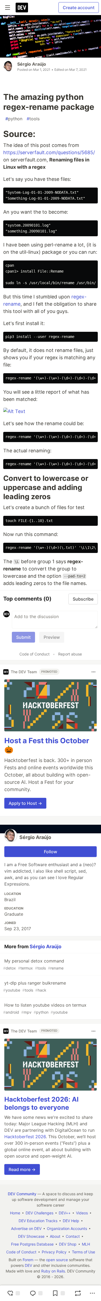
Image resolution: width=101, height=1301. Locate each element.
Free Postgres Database (32, 1244)
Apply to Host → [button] (25, 803)
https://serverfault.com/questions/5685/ (49, 152)
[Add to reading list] (58, 1293)
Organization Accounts (67, 1228)
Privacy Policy (54, 1252)
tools (33, 118)
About (55, 1236)
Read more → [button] (22, 1169)
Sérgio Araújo (31, 64)
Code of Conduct (34, 654)
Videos (82, 1213)
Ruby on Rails (53, 1271)
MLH (86, 1244)
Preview (52, 637)
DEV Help (71, 1220)
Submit (23, 637)
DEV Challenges (39, 1213)
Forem (28, 1259)
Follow (50, 851)
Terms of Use (83, 1252)
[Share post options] (92, 1293)
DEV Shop (67, 1244)
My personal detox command (33, 964)
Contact (73, 1236)
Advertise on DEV (26, 1228)
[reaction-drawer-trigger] (13, 1293)
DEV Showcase (31, 1236)
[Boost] (78, 1293)
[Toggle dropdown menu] (93, 672)
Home (15, 1213)
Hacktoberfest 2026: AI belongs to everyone (41, 1103)
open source (57, 1259)
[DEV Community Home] (22, 7)
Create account (79, 7)
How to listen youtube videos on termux (44, 1008)
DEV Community (22, 1193)
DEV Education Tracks (38, 1220)
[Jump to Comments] (36, 1293)
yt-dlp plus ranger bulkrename (34, 986)
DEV (28, 1265)
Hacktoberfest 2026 (25, 1136)
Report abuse (70, 654)
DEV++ (65, 1213)
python (13, 118)
